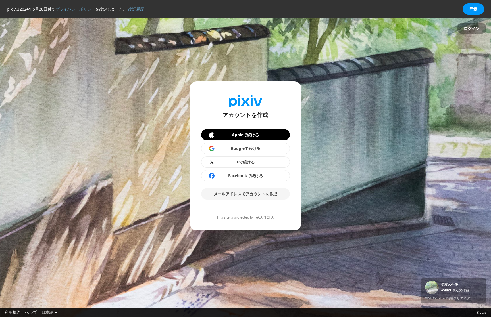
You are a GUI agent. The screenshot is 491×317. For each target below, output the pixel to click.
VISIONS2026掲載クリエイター (449, 298)
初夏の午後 (449, 284)
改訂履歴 (136, 9)
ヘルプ (31, 312)
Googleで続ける (246, 148)
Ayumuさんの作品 (455, 290)
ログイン (472, 28)
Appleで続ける (245, 134)
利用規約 (12, 312)
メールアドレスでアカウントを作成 (245, 193)
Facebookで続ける (245, 175)
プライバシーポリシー (75, 9)
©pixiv (481, 312)
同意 (473, 9)
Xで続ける (245, 162)
